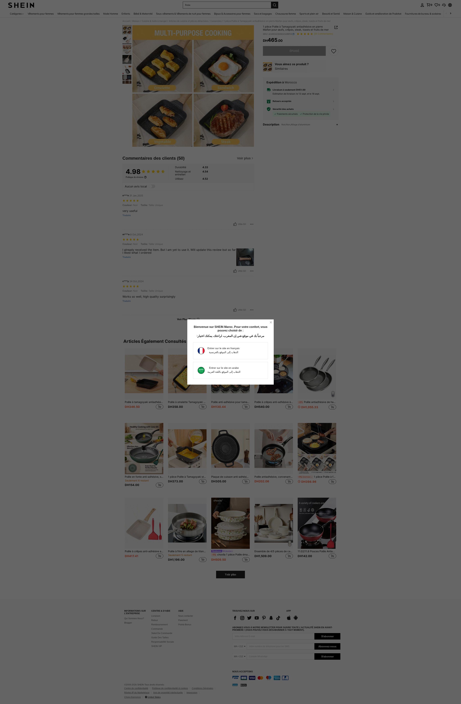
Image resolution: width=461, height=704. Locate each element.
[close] (271, 322)
